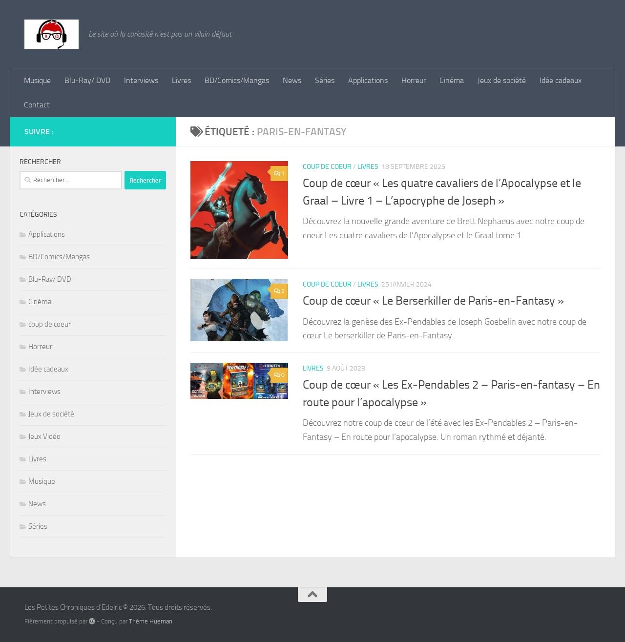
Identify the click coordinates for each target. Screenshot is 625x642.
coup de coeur (327, 167)
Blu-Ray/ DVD (87, 80)
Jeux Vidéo (44, 436)
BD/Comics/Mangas (237, 80)
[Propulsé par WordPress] (92, 621)
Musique (37, 80)
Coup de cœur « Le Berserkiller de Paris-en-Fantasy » (433, 301)
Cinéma (451, 80)
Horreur (413, 80)
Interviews (141, 80)
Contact (37, 104)
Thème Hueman (150, 621)
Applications (368, 80)
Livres (181, 80)
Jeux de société (502, 80)
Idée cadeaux (561, 80)
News (292, 80)
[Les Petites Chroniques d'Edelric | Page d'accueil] (51, 34)
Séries (324, 80)
